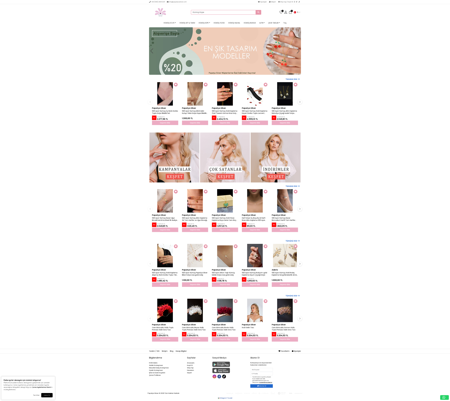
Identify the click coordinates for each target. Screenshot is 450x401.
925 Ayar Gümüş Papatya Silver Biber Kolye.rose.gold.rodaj (194, 274)
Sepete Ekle (165, 230)
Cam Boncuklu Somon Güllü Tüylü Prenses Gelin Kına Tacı (283, 328)
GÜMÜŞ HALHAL (234, 23)
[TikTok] (300, 2)
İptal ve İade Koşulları (157, 373)
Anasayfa (190, 363)
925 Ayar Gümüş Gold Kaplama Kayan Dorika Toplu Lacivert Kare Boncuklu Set (254, 112)
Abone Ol (262, 386)
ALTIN (261, 23)
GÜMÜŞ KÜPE (204, 23)
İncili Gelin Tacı (248, 327)
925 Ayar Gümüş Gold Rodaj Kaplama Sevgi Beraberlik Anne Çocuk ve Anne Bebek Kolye (284, 274)
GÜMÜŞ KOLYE (168, 23)
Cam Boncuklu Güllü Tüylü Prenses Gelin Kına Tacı (162, 328)
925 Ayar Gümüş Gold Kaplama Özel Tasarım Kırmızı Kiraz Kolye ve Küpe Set (224, 112)
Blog (172, 351)
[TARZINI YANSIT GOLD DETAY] (225, 51)
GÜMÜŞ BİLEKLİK (250, 23)
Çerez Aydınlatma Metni (41, 387)
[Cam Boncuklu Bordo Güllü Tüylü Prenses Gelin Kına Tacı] (225, 310)
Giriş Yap (190, 368)
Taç (285, 23)
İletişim (273, 2)
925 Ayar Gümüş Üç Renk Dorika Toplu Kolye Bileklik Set (165, 112)
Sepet (189, 373)
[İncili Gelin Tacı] (255, 310)
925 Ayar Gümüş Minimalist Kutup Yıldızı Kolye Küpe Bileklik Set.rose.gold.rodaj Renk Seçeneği (194, 112)
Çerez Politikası (155, 375)
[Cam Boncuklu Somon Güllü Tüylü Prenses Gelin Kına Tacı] (285, 310)
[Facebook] (297, 2)
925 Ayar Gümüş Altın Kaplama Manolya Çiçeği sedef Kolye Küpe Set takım (284, 112)
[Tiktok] (224, 376)
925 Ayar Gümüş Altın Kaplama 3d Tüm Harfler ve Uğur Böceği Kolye (194, 219)
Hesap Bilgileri (181, 351)
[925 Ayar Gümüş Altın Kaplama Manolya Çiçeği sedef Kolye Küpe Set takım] (285, 94)
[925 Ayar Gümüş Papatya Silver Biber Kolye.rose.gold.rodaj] (195, 255)
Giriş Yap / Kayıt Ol (286, 2)
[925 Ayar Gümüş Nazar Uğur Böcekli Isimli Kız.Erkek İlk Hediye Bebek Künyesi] (165, 201)
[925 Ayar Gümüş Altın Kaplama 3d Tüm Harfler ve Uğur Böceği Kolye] (195, 201)
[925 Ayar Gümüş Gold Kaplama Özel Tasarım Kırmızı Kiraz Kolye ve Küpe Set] (225, 94)
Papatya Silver (159, 108)
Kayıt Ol (190, 365)
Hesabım (190, 370)
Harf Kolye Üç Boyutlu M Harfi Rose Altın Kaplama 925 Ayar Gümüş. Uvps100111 (253, 219)
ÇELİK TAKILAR (273, 23)
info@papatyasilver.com (178, 2)
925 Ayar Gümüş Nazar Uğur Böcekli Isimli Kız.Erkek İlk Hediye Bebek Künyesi (164, 219)
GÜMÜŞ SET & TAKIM (187, 23)
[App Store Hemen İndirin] (230, 370)
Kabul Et (47, 395)
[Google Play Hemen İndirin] (230, 364)
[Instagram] (295, 2)
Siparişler (263, 2)
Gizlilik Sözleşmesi (156, 365)
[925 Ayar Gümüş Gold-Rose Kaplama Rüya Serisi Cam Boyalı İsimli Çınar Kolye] (225, 201)
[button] (297, 12)
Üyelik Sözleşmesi (156, 370)
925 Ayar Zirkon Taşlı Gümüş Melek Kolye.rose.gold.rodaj (223, 274)
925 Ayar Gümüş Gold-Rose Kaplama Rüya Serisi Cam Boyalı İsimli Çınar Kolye (225, 219)
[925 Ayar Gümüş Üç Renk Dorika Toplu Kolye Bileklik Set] (165, 94)
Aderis (275, 269)
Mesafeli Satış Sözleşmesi (159, 368)
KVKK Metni (153, 363)
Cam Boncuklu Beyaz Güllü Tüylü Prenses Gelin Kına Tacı (194, 328)
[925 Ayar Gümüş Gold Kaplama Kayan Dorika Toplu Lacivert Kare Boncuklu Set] (255, 94)
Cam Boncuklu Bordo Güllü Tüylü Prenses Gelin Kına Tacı (224, 328)
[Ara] (258, 12)
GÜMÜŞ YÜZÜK (219, 23)
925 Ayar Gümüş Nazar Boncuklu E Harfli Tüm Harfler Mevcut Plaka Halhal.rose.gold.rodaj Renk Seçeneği (283, 219)
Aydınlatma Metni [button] (265, 382)
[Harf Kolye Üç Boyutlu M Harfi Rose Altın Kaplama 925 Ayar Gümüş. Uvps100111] (255, 201)
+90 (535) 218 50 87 (158, 2)
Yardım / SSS (154, 351)
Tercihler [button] (36, 395)
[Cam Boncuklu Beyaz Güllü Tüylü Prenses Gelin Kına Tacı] (195, 310)
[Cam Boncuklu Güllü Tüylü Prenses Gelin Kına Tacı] (165, 310)
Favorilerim (285, 351)
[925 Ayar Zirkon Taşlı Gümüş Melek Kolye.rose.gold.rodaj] (225, 255)
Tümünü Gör (292, 79)
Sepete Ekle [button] (165, 123)
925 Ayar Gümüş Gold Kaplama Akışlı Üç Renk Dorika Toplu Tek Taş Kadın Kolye (164, 274)
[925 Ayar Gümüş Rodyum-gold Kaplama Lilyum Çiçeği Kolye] (255, 255)
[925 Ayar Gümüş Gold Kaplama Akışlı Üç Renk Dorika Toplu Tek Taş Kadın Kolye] (165, 255)
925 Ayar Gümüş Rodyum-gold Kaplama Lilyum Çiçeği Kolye (254, 274)
